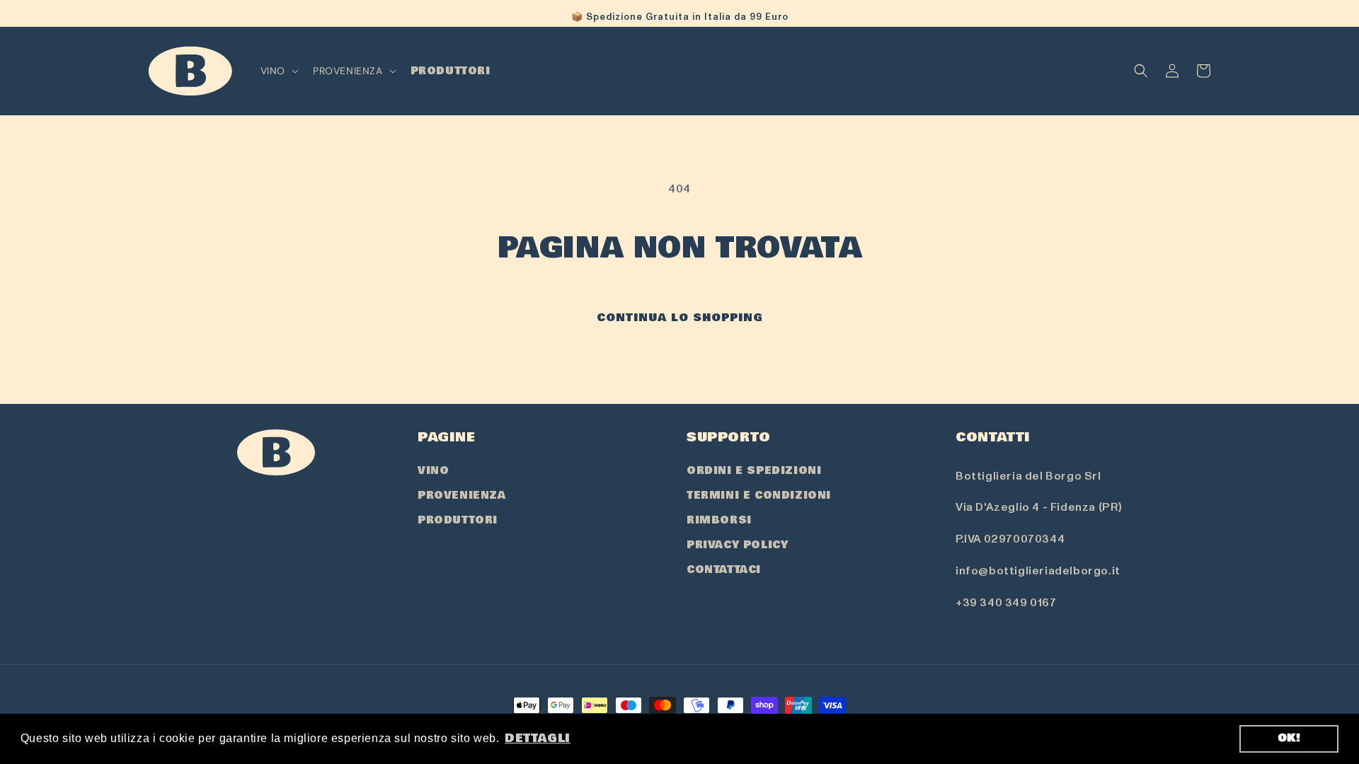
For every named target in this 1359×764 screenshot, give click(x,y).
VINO (433, 470)
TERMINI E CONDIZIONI (759, 495)
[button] (278, 71)
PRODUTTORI (458, 520)
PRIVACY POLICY (737, 544)
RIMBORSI (719, 520)
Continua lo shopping (680, 317)
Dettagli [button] (537, 738)
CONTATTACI (724, 569)
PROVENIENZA (462, 495)
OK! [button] (1289, 738)
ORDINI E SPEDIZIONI (754, 470)
